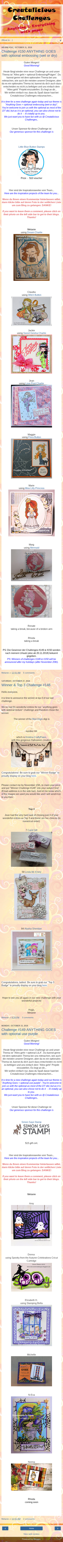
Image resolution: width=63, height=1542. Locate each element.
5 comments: (29, 673)
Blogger (37, 1539)
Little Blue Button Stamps (31, 147)
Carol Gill (32, 830)
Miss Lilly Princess (34, 488)
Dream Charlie (34, 232)
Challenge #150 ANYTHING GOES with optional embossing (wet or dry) (29, 53)
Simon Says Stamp (31, 1122)
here (33, 776)
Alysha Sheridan (33, 928)
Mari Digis (37, 719)
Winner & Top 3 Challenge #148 (25, 685)
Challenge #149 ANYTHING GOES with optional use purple (28, 1032)
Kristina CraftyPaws (35, 737)
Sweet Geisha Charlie (34, 333)
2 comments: (29, 1519)
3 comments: (28, 1017)
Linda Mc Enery (33, 872)
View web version (31, 1534)
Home (31, 1528)
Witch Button (34, 295)
